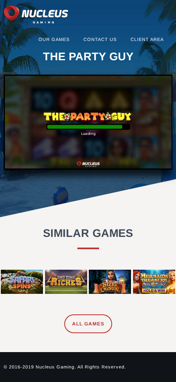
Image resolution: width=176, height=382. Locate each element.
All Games (88, 324)
